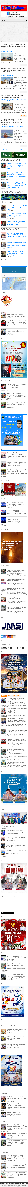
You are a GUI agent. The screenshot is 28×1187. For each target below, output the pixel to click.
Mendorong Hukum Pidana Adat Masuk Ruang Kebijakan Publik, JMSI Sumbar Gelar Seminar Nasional (15, 845)
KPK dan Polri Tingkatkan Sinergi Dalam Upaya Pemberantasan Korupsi (16, 331)
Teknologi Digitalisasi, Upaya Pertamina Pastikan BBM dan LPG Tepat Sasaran (16, 958)
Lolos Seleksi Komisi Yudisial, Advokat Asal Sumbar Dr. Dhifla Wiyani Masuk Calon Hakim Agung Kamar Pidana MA (16, 720)
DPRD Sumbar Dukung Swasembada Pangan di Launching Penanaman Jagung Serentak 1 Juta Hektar (16, 700)
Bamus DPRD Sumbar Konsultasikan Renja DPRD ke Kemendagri (13, 96)
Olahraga (3, 51)
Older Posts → (23, 149)
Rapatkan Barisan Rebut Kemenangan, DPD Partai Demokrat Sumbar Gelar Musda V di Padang (17, 512)
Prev (1, 594)
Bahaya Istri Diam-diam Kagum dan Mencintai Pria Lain (15, 589)
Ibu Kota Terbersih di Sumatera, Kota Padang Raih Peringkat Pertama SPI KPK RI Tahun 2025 (16, 314)
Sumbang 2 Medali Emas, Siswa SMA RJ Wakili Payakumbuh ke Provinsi (16, 1038)
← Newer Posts (5, 149)
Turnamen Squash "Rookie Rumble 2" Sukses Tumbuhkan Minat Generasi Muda (14, 46)
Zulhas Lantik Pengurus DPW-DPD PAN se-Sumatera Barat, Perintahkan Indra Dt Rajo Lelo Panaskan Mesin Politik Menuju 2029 (14, 521)
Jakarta (21, 50)
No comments (10, 51)
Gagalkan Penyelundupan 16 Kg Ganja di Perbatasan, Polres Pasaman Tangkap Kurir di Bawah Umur (16, 839)
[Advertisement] (14, 31)
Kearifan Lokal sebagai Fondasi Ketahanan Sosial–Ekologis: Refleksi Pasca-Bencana (16, 223)
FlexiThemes (7, 1185)
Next (26, 594)
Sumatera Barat (8, 100)
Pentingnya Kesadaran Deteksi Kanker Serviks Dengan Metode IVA (16, 580)
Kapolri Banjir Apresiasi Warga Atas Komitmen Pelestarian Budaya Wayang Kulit (17, 1135)
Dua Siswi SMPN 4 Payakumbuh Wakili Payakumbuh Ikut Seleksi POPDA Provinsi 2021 (16, 1046)
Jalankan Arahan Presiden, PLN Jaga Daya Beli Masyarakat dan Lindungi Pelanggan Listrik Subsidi (16, 976)
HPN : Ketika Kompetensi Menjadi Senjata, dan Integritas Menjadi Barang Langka (16, 215)
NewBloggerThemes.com (22, 1185)
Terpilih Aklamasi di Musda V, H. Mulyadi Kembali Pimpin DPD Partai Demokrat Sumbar (17, 504)
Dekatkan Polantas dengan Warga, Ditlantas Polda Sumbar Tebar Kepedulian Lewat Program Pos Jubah (16, 832)
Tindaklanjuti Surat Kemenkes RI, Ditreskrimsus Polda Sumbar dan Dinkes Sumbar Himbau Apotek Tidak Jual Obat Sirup (17, 731)
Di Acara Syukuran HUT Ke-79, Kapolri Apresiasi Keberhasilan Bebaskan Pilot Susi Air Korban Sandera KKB (11, 121)
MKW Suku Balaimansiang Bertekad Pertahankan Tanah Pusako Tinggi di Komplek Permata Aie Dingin (16, 570)
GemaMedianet (13, 1183)
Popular (3, 695)
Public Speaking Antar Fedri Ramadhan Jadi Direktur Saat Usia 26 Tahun (16, 1098)
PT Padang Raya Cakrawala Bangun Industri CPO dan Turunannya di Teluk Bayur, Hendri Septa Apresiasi (16, 607)
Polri (7, 128)
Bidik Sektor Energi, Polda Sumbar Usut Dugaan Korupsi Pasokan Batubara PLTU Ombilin (16, 464)
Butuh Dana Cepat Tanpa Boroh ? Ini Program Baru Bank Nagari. (16, 598)
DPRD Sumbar (23, 99)
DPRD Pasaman (23, 74)
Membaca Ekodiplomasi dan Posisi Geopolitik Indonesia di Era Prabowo (17, 207)
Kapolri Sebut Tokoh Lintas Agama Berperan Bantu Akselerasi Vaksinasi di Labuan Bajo (16, 741)
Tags (9, 695)
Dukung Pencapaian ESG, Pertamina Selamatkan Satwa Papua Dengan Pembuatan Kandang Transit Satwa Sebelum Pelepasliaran (13, 967)
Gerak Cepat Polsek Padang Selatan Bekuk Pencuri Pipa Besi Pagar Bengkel (16, 253)
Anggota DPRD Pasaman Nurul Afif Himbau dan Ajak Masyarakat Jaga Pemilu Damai (13, 70)
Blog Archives (16, 695)
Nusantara (3, 128)
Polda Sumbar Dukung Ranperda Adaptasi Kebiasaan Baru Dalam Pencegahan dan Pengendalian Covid (16, 761)
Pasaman (3, 75)
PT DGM (25, 1183)
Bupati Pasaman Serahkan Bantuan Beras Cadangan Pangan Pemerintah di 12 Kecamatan (17, 710)
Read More (23, 64)
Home (14, 149)
